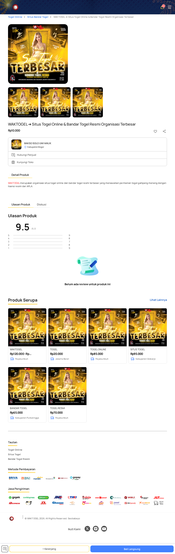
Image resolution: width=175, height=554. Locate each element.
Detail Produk (20, 175)
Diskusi (41, 204)
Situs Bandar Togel (37, 16)
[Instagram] (96, 529)
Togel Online (15, 16)
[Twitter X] (87, 529)
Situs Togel (14, 454)
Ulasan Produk (20, 204)
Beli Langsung (132, 549)
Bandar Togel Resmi (19, 458)
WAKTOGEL (14, 182)
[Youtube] (104, 531)
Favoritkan (155, 131)
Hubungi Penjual (26, 154)
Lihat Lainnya (158, 300)
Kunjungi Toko (24, 162)
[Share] (164, 131)
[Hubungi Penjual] (4, 548)
